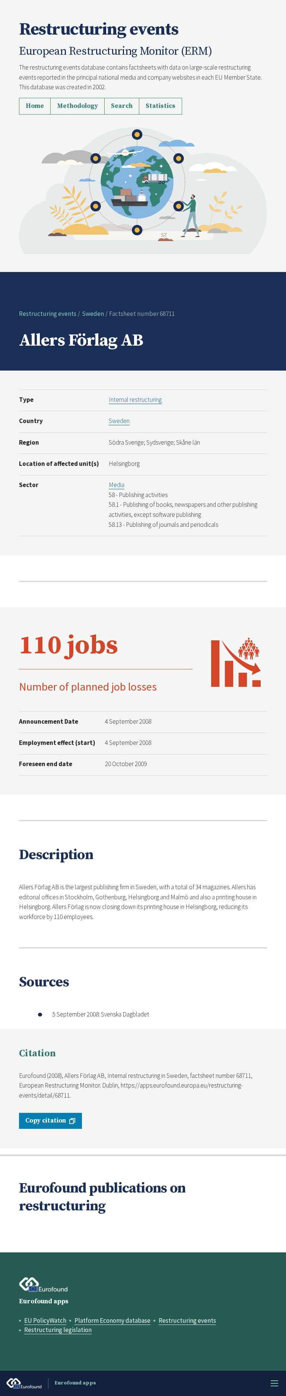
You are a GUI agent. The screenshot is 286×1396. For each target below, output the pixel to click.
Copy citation (45, 1121)
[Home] (143, 189)
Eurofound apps (44, 1301)
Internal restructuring (135, 400)
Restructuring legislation (58, 1330)
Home (35, 106)
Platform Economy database (112, 1320)
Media (116, 485)
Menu (274, 1383)
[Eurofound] (43, 1284)
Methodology (77, 106)
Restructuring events (47, 314)
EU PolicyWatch (45, 1320)
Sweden (93, 314)
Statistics (160, 106)
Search (122, 106)
